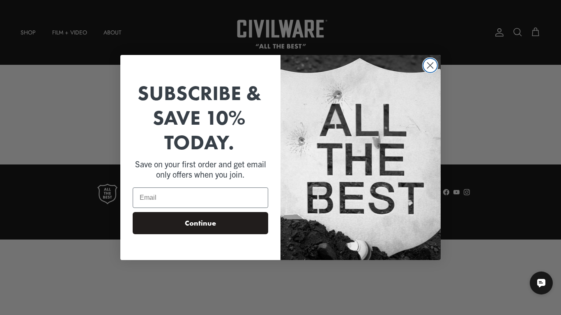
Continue (200, 223)
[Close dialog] (430, 65)
